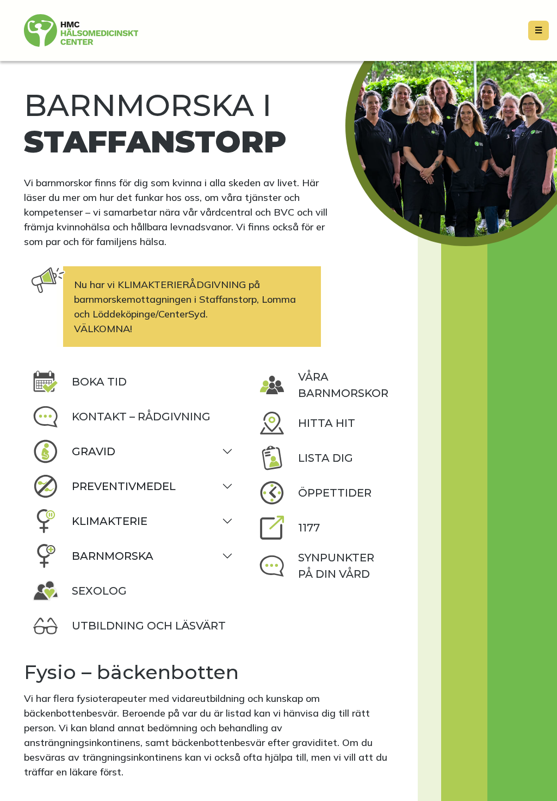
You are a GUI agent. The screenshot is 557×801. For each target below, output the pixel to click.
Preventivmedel (124, 486)
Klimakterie (109, 521)
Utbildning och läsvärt (149, 625)
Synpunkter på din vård (336, 565)
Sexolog (99, 590)
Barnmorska (112, 555)
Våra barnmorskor (343, 385)
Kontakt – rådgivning (141, 416)
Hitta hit (326, 423)
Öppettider (335, 492)
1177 (309, 527)
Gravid (93, 451)
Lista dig (325, 457)
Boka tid (99, 381)
